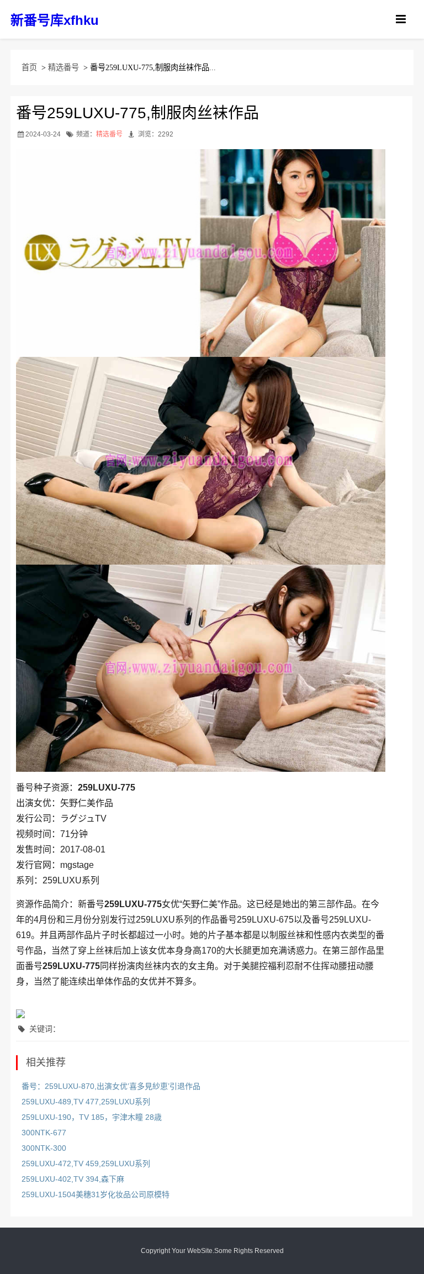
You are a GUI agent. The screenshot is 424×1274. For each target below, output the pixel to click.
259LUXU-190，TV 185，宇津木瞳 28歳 (92, 1117)
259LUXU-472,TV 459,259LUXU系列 (86, 1163)
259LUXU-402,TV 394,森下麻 (73, 1179)
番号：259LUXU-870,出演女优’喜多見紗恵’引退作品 (111, 1086)
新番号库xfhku (54, 20)
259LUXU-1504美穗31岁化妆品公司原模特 (95, 1194)
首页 (29, 67)
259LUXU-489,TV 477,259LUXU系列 (86, 1101)
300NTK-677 (44, 1132)
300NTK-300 (44, 1148)
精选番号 (63, 67)
